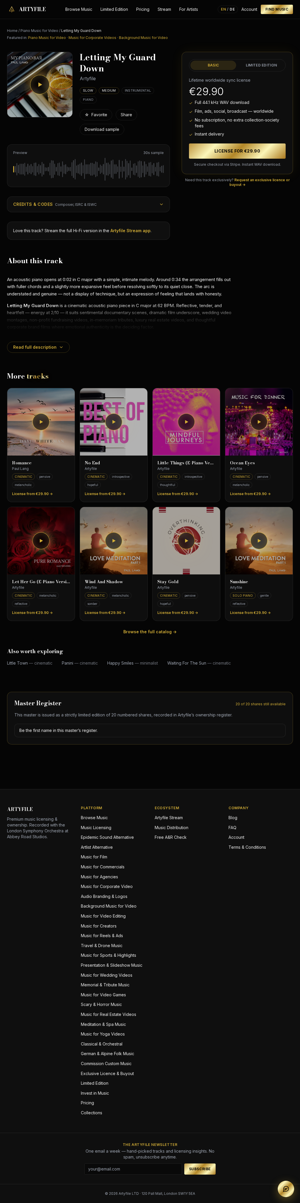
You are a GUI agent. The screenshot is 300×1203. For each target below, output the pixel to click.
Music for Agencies (99, 876)
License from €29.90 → (32, 494)
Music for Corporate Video (107, 886)
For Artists (188, 9)
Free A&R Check (171, 837)
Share (126, 114)
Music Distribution (171, 827)
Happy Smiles (132, 662)
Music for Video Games (103, 994)
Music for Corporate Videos (92, 37)
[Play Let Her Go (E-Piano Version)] (41, 540)
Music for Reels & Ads (102, 935)
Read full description (35, 347)
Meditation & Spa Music (103, 1024)
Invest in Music (95, 1093)
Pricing (142, 9)
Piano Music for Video (39, 30)
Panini (80, 662)
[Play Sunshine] (259, 540)
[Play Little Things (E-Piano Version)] (186, 422)
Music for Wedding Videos (106, 975)
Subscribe (200, 1169)
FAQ (232, 827)
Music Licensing (96, 827)
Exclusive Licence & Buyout (107, 1073)
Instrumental (138, 90)
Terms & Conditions (247, 847)
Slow (88, 90)
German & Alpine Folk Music (107, 1053)
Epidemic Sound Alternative (107, 837)
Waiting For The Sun (199, 662)
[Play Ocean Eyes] (259, 422)
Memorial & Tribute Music (105, 984)
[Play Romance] (41, 422)
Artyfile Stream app (130, 230)
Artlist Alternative (97, 847)
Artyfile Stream (169, 817)
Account (249, 9)
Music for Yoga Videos (103, 1033)
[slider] (88, 169)
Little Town (29, 662)
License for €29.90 (237, 150)
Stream (164, 9)
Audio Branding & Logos (104, 896)
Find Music (276, 9)
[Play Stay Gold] (186, 540)
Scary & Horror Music (101, 1004)
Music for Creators (99, 925)
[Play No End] (113, 422)
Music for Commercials (103, 866)
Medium (109, 90)
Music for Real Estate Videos (108, 1014)
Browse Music (78, 9)
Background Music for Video (143, 37)
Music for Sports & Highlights (108, 955)
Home (12, 30)
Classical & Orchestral (101, 1043)
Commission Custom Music (106, 1063)
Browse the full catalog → (150, 631)
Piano (88, 99)
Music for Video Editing (103, 915)
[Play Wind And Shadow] (113, 540)
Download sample (102, 129)
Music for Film (94, 856)
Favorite (96, 114)
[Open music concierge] (286, 1189)
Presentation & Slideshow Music (111, 965)
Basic (213, 65)
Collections (91, 1112)
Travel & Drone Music (101, 945)
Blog (233, 817)
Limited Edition (114, 9)
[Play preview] (39, 84)
